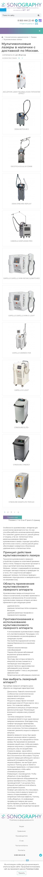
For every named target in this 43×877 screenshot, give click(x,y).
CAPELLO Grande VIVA (21, 353)
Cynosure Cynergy (21, 465)
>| (18, 512)
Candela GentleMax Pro (21, 241)
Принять (21, 873)
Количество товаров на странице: (9, 58)
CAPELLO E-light (22, 390)
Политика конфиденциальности (21, 820)
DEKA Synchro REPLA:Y (21, 204)
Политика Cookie (32, 869)
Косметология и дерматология (16, 37)
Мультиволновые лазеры (13, 39)
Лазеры (34, 37)
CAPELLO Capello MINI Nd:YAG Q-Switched (21, 278)
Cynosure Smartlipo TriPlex (21, 502)
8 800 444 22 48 (26, 20)
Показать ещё (12, 517)
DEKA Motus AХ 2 (22, 129)
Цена (17, 55)
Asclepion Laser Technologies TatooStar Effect (21, 92)
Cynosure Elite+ (21, 427)
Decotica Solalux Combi (21, 166)
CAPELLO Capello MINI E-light (21, 315)
